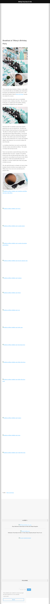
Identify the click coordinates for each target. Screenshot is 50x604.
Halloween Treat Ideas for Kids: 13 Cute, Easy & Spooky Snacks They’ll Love (25, 532)
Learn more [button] (6, 596)
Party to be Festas (10, 492)
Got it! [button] (13, 599)
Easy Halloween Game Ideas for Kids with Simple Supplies (25, 526)
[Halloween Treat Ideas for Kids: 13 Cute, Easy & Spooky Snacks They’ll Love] (25, 531)
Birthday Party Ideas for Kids (25, 19)
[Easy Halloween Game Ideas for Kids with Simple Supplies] (25, 524)
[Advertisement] (25, 509)
